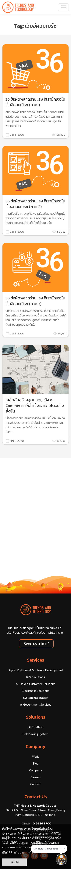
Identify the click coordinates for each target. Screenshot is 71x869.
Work (35, 756)
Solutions (35, 717)
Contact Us (35, 796)
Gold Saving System (35, 734)
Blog (35, 763)
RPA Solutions (35, 677)
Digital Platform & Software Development (35, 670)
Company (35, 746)
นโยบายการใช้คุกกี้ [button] (26, 852)
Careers (35, 777)
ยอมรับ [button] (14, 862)
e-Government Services (35, 704)
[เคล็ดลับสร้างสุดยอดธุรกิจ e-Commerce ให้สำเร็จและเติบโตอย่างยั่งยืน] (35, 394)
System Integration (35, 697)
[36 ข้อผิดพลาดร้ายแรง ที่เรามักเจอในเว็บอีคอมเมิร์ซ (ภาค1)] (35, 91)
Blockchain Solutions (35, 690)
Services (35, 660)
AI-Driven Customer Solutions (35, 684)
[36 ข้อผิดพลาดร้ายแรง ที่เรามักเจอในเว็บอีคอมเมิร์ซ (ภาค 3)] (35, 290)
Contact (35, 784)
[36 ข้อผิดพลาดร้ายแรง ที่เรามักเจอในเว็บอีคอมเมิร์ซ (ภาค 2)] (35, 191)
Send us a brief (36, 643)
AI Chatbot (35, 727)
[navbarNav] (63, 7)
